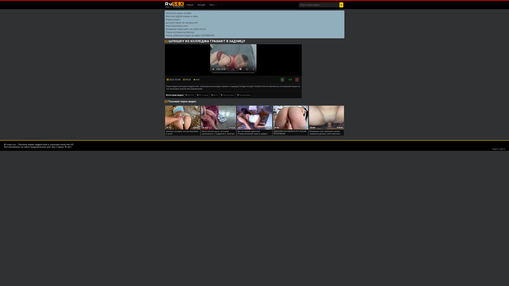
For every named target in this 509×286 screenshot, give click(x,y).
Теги (212, 5)
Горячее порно (228, 95)
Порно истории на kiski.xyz (180, 32)
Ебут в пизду (203, 95)
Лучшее (201, 5)
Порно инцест (173, 19)
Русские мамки (245, 95)
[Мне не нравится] (297, 80)
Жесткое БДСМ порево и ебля (182, 16)
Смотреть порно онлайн (178, 13)
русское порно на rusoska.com (182, 22)
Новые (190, 5)
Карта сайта (498, 149)
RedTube (190, 95)
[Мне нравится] (282, 80)
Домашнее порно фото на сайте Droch (186, 29)
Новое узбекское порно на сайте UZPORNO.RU (190, 35)
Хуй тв (215, 95)
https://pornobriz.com (177, 25)
